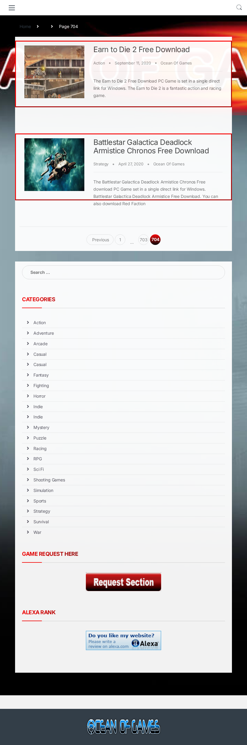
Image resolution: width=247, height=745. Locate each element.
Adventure (43, 333)
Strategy (100, 163)
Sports (39, 500)
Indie (38, 406)
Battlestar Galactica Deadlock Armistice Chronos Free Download (151, 146)
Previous (100, 239)
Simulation (43, 490)
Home (25, 26)
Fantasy (41, 374)
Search (239, 7)
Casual (39, 354)
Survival (41, 521)
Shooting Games (49, 479)
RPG (37, 458)
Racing (40, 448)
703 (144, 239)
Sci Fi (38, 469)
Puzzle (39, 437)
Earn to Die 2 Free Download (141, 49)
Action (99, 63)
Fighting (41, 385)
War (37, 532)
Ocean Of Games (176, 63)
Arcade (40, 343)
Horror (39, 396)
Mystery (41, 427)
